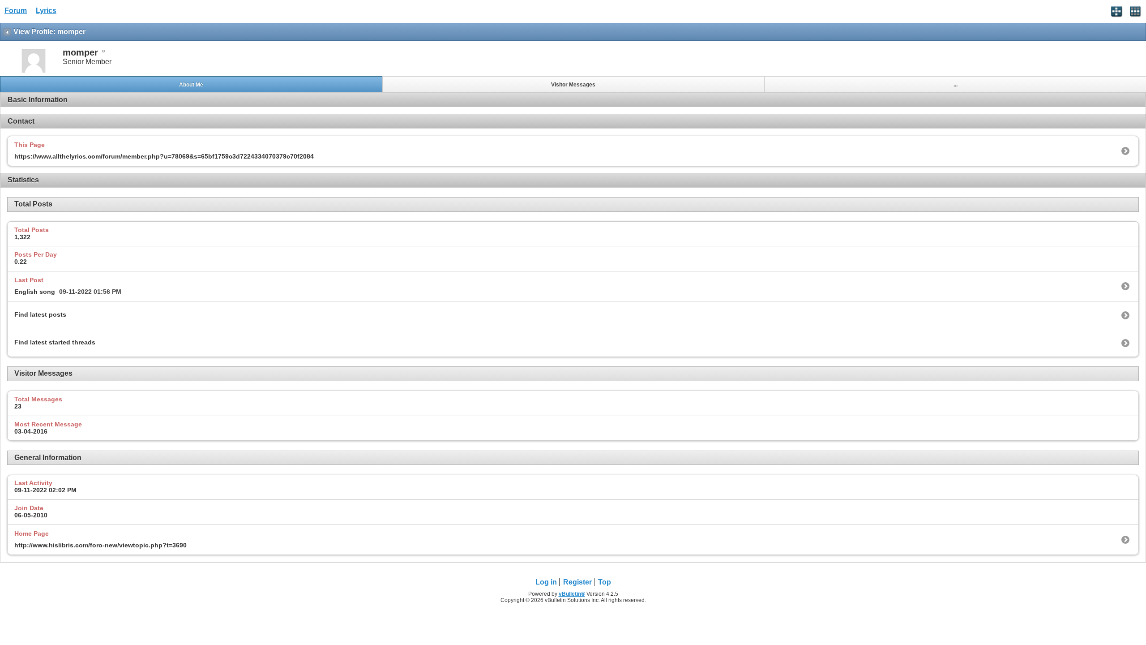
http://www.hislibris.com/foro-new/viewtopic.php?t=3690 (100, 545)
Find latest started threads (54, 342)
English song (34, 291)
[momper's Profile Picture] (33, 72)
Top (604, 582)
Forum (15, 10)
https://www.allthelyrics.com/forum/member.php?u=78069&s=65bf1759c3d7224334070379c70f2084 (164, 156)
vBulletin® (572, 594)
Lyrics (46, 10)
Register (577, 582)
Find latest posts (40, 314)
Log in (546, 582)
